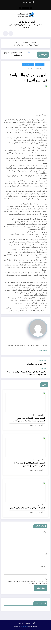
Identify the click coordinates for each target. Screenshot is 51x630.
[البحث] (10, 33)
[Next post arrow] (5, 372)
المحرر (40, 415)
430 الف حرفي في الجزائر (36, 364)
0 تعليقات (29, 68)
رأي (34, 623)
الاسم (45, 554)
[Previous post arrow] (5, 362)
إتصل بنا (28, 623)
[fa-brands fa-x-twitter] (28, 8)
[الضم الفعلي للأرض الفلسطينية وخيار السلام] (25, 492)
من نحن (21, 623)
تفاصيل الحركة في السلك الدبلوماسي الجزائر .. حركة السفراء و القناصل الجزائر (26, 373)
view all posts (43, 350)
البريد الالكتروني (42, 566)
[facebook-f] (31, 8)
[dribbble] (25, 8)
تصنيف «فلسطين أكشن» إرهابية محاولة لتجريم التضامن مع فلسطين (29, 464)
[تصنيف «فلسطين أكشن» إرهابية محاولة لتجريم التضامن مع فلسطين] (25, 447)
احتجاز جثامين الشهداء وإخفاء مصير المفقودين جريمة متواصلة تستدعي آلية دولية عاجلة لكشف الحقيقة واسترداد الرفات (27, 419)
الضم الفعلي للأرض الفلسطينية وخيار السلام (27, 508)
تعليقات (45, 532)
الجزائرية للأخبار (26, 21)
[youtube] (20, 8)
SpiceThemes (24, 626)
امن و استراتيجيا (28, 64)
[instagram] (23, 8)
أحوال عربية (39, 64)
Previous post (42, 360)
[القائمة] (46, 33)
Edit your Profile (38, 345)
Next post (43, 368)
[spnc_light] (5, 33)
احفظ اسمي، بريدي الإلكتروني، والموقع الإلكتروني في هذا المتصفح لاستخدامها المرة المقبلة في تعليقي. (27, 582)
